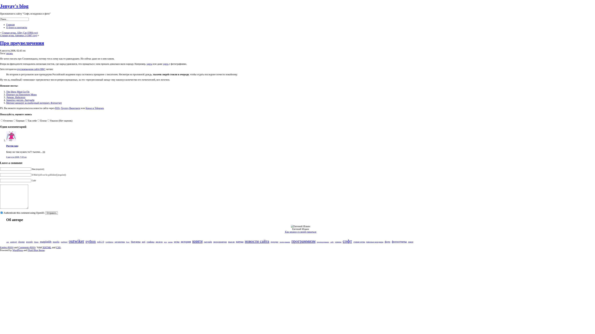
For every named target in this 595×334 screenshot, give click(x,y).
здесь (149, 64)
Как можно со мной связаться (300, 232)
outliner (64, 242)
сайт (332, 242)
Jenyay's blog (14, 6)
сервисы (338, 242)
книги (197, 241)
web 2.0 (100, 242)
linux (36, 242)
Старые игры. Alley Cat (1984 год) (20, 32)
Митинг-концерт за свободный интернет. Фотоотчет (34, 103)
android (13, 242)
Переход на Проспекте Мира (21, 94)
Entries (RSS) (6, 247)
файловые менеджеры (374, 242)
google (29, 242)
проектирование (323, 242)
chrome (21, 242)
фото (387, 241)
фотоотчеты (399, 241)
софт (347, 241)
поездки (274, 242)
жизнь (9, 53)
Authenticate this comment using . (24, 213)
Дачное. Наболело (15, 97)
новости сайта (257, 241)
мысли (231, 241)
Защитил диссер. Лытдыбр (20, 100)
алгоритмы (120, 242)
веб (143, 242)
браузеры (136, 241)
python (91, 241)
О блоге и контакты (16, 27)
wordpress (109, 242)
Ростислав (12, 146)
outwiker (76, 241)
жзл (165, 242)
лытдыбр (208, 242)
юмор (410, 242)
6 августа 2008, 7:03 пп (16, 157)
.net (7, 242)
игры (176, 241)
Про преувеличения (22, 43)
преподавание (285, 242)
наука (239, 241)
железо (159, 242)
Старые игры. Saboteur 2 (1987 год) (18, 35)
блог (128, 242)
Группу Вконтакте (70, 108)
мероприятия (220, 242)
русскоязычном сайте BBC (31, 69)
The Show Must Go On (17, 91)
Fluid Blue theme (36, 250)
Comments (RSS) (26, 247)
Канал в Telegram (95, 108)
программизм (303, 241)
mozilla (56, 242)
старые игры (359, 242)
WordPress (17, 250)
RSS (57, 108)
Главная (10, 24)
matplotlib (45, 241)
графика (150, 242)
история (186, 241)
